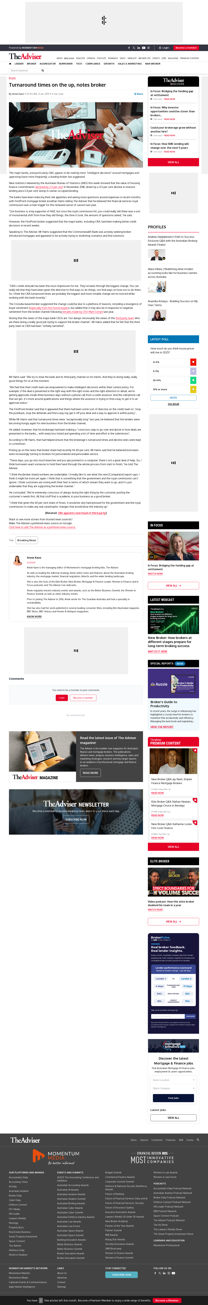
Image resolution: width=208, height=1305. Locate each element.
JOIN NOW (190, 1016)
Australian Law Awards (69, 1221)
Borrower (66, 64)
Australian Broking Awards (71, 1203)
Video (123, 58)
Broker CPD (145, 58)
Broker (31, 64)
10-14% (157, 380)
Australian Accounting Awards (73, 1185)
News (59, 58)
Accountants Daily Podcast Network (172, 1188)
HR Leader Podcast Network (168, 1206)
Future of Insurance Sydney (119, 1207)
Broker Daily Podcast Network (169, 1197)
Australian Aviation (19, 1191)
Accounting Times (18, 1181)
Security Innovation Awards (119, 1244)
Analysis (80, 58)
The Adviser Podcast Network (169, 1220)
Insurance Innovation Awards (120, 1212)
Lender (19, 64)
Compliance (92, 64)
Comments (157, 1140)
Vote (173, 397)
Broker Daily (15, 1195)
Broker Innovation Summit (70, 1258)
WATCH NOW (155, 573)
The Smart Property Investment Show (173, 1234)
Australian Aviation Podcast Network (173, 1193)
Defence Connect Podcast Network (172, 1202)
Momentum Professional (167, 1245)
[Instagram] (148, 47)
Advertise (62, 1277)
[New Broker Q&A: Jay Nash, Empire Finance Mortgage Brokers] (173, 761)
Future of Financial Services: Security (124, 1203)
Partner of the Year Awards (119, 1225)
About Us (62, 1273)
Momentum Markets (19, 1273)
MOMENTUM (33, 47)
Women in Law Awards (166, 1172)
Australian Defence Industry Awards (76, 1217)
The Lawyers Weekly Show (168, 1229)
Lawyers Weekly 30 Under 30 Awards (124, 1216)
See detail (173, 403)
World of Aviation (18, 1254)
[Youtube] (143, 47)
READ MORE (90, 772)
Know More (34, 616)
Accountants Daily (18, 1177)
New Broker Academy (116, 1221)
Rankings (113, 58)
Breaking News (26, 540)
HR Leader (14, 1213)
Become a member (186, 47)
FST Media (14, 1209)
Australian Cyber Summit (70, 1212)
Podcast (101, 58)
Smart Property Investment (23, 1236)
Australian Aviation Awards (71, 1194)
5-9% (156, 371)
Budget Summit (113, 1172)
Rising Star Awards (115, 1239)
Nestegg (13, 1222)
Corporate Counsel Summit (119, 1181)
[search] (198, 1140)
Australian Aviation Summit (71, 1198)
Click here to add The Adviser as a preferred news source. (42, 527)
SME (181, 1140)
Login (165, 47)
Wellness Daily (17, 1250)
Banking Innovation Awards (71, 1239)
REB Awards (111, 1234)
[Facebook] (129, 47)
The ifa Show (161, 1224)
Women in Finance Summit (119, 1257)
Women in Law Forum (165, 1177)
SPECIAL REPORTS (166, 663)
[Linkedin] (138, 47)
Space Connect (17, 1241)
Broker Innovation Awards (70, 1253)
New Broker (152, 64)
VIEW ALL (173, 162)
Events (156, 58)
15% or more (160, 389)
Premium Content (189, 58)
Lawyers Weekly (17, 1218)
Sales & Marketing (130, 64)
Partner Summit (113, 1230)
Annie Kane (18, 93)
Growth (109, 64)
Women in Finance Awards (119, 1253)
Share (140, 94)
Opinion (91, 58)
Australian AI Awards (68, 1189)
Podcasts (171, 1140)
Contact (61, 1282)
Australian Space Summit (70, 1235)
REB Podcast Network (165, 1211)
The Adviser (15, 1245)
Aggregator (48, 64)
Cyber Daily (15, 1200)
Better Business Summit (69, 1248)
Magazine (173, 58)
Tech (79, 64)
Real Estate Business (20, 1232)
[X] (134, 47)
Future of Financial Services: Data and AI (126, 1198)
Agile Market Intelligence (22, 1286)
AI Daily (13, 1186)
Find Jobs (173, 1098)
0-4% (156, 362)
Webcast (132, 58)
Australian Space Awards (70, 1230)
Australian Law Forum (68, 1226)
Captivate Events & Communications (28, 1282)
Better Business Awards (69, 1244)
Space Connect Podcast (166, 1215)
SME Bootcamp (113, 1248)
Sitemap (61, 1286)
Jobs (164, 58)
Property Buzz (16, 1227)
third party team (125, 318)
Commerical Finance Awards (120, 1177)
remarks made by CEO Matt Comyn (82, 311)
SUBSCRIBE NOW (76, 819)
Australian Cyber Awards (70, 1208)
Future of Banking (114, 1194)
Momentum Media (18, 1277)
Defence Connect (18, 1204)
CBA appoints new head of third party (82, 513)
